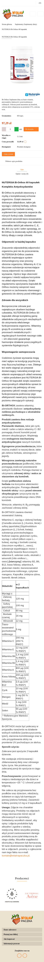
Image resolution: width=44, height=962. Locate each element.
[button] (22, 930)
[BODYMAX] (32, 895)
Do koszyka (29, 129)
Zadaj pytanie (8, 154)
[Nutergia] (32, 94)
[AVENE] (12, 895)
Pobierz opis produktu (14, 161)
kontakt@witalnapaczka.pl (15, 855)
